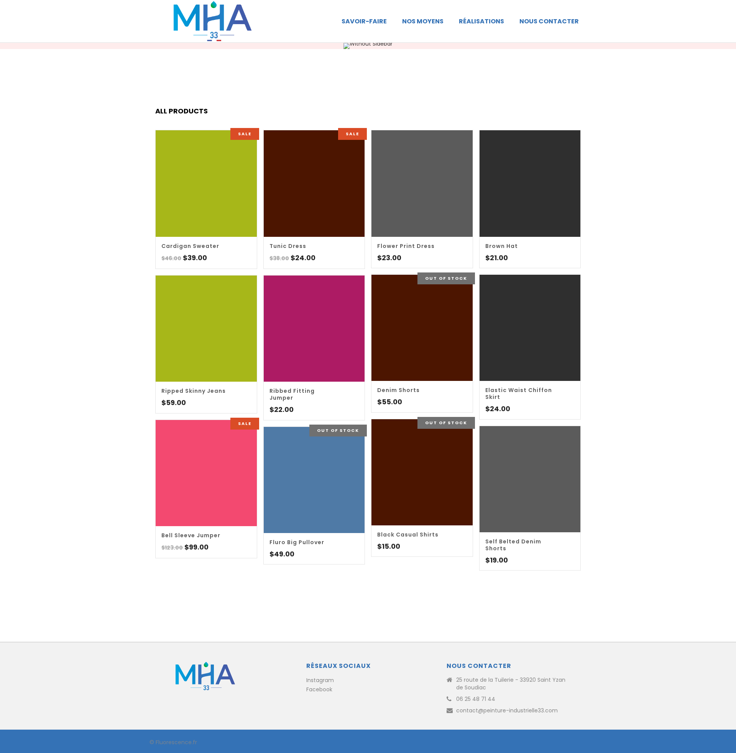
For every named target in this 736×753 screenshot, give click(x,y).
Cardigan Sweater (190, 246)
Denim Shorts (398, 390)
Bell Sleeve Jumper (190, 535)
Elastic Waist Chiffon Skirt (518, 393)
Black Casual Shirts (408, 534)
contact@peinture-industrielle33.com (507, 710)
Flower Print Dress (406, 246)
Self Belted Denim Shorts (513, 545)
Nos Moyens (423, 21)
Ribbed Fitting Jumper (292, 394)
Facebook (319, 689)
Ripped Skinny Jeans (193, 391)
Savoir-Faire (364, 21)
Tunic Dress (287, 246)
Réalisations (481, 21)
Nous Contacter (549, 21)
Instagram (320, 680)
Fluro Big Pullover (296, 542)
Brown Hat (501, 246)
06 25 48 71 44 (475, 699)
